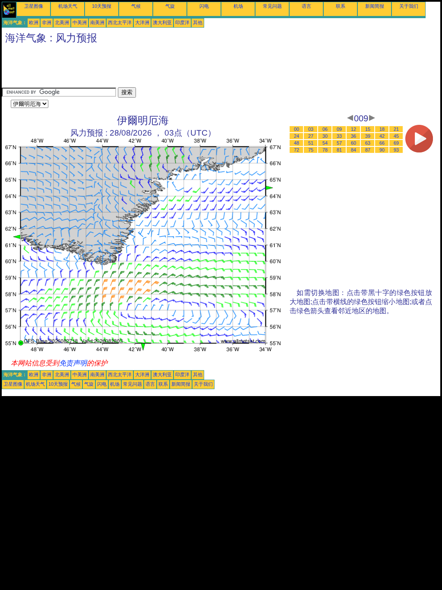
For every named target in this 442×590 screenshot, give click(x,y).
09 (339, 129)
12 (353, 129)
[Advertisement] (159, 67)
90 (382, 149)
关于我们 (408, 6)
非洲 (46, 22)
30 (325, 136)
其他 (197, 22)
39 (367, 136)
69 (396, 143)
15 (367, 129)
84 (353, 149)
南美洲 (97, 22)
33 (339, 136)
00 (296, 129)
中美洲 (80, 22)
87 (367, 149)
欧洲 (33, 22)
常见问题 (272, 6)
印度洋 (182, 22)
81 (339, 149)
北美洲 (62, 22)
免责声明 (73, 363)
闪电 (204, 6)
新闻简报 (374, 6)
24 (296, 136)
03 (310, 129)
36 (353, 136)
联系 (340, 6)
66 (382, 143)
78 (325, 149)
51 (310, 143)
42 (382, 136)
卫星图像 (33, 6)
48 (296, 143)
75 (310, 149)
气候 (136, 6)
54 (325, 143)
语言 (306, 6)
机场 (238, 6)
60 (353, 143)
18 (382, 129)
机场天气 (67, 6)
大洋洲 (142, 22)
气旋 (170, 6)
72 (296, 149)
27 (310, 136)
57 (339, 143)
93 (396, 149)
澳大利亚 (162, 22)
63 (367, 143)
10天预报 (101, 6)
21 (396, 129)
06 (325, 129)
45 (396, 136)
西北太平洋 (120, 22)
